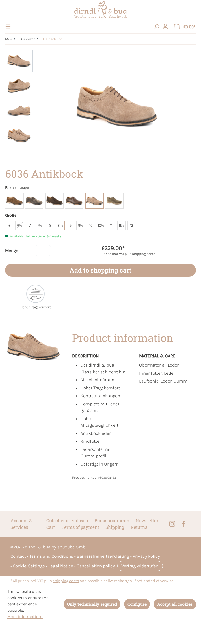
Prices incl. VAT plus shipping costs (128, 254)
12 (131, 225)
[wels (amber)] (114, 201)
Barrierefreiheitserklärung (103, 556)
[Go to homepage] (100, 9)
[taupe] (94, 201)
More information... (25, 616)
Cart (50, 527)
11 (111, 225)
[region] (100, 106)
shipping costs (66, 581)
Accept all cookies (175, 604)
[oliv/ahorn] (74, 201)
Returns (139, 527)
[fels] (34, 201)
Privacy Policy (146, 556)
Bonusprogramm (111, 521)
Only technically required (92, 604)
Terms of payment (80, 527)
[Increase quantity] (55, 250)
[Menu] (9, 26)
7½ (39, 225)
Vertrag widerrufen (140, 565)
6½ (20, 225)
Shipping (114, 527)
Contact (18, 556)
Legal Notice (60, 565)
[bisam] (14, 201)
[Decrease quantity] (31, 250)
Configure (137, 604)
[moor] (54, 201)
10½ (101, 225)
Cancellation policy (96, 565)
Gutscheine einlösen (67, 521)
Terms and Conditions (51, 556)
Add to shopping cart (100, 270)
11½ (121, 225)
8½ (60, 225)
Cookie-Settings (29, 565)
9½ (80, 225)
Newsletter (147, 521)
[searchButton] (156, 26)
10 (90, 225)
